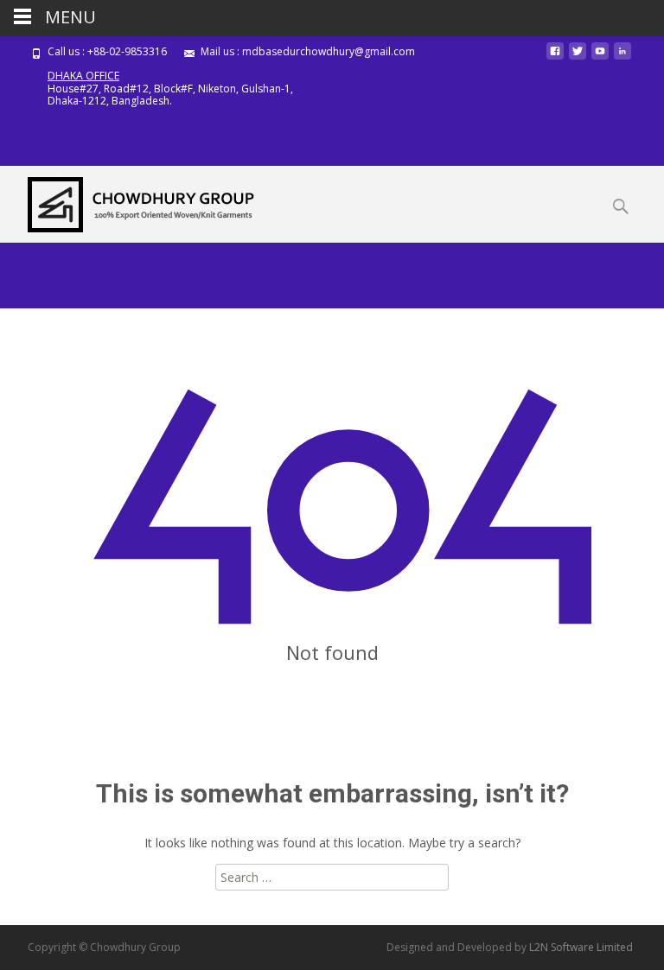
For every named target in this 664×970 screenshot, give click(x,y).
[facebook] (555, 57)
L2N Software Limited (581, 947)
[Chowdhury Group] (133, 200)
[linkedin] (622, 57)
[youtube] (600, 57)
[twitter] (577, 57)
